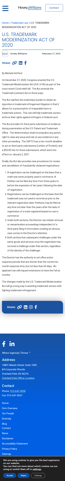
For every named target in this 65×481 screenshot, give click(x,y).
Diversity (6, 418)
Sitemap (6, 453)
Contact (54, 8)
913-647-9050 (18, 391)
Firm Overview (9, 408)
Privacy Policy (9, 448)
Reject (23, 475)
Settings (38, 475)
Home (5, 22)
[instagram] (31, 307)
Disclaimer (7, 438)
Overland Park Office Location (18, 378)
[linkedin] (20, 63)
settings (37, 469)
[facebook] (25, 63)
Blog (4, 423)
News (5, 433)
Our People (8, 413)
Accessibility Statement (15, 443)
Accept (9, 475)
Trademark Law (19, 22)
